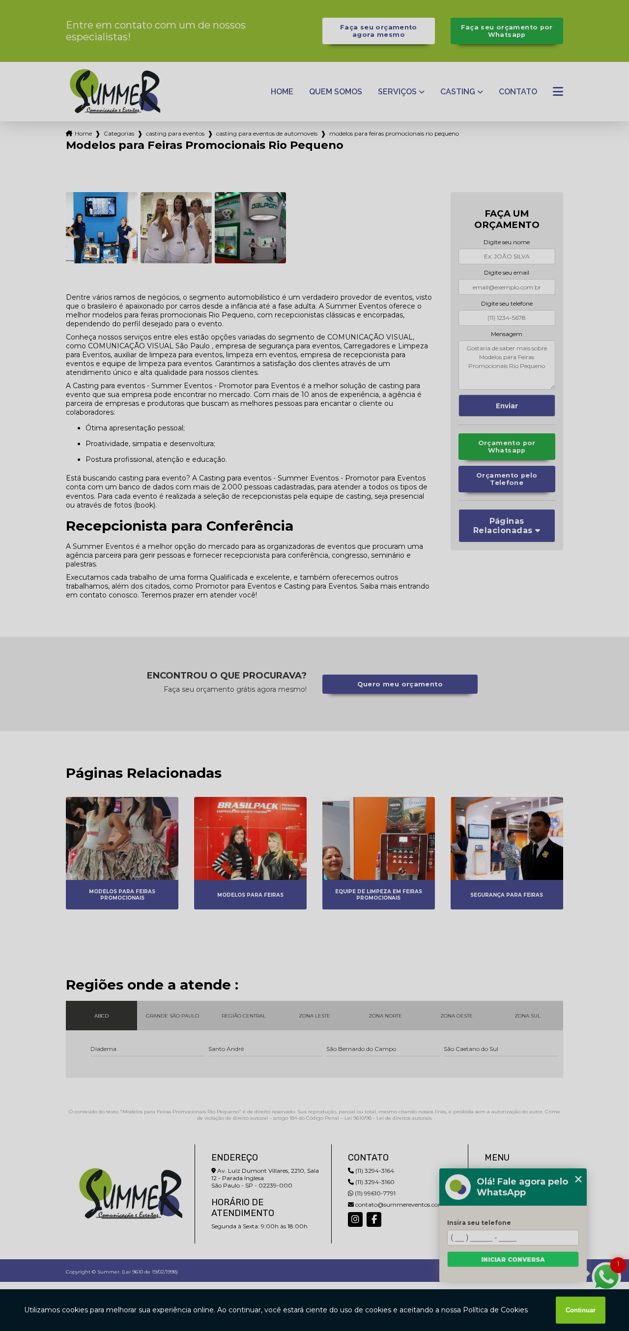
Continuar (581, 1310)
